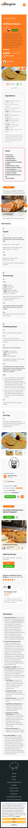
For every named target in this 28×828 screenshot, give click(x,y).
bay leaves (8, 117)
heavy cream (14, 124)
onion (7, 104)
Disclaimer (14, 794)
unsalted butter (14, 111)
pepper (12, 129)
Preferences (14, 824)
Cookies (14, 785)
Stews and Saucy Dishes (9, 18)
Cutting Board (10, 156)
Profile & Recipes (10, 496)
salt (10, 127)
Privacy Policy (14, 788)
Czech (5, 30)
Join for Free (8, 566)
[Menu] (24, 5)
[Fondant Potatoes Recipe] (14, 535)
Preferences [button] (17, 816)
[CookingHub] (8, 4)
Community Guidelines (14, 799)
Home (14, 773)
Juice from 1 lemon (10, 122)
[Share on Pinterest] (24, 434)
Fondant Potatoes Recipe (10, 544)
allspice (12, 118)
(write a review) (16, 53)
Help (14, 779)
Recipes (8, 187)
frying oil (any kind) (15, 100)
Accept (14, 818)
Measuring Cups (10, 158)
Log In (9, 563)
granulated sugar (14, 120)
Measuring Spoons (11, 160)
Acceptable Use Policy (14, 796)
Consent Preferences (14, 782)
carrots (8, 108)
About (14, 776)
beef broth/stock (14, 115)
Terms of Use (14, 791)
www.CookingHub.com (17, 621)
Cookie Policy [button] (11, 814)
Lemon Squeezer (11, 169)
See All (9, 517)
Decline (14, 821)
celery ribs (8, 109)
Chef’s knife (9, 155)
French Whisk (10, 178)
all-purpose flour (14, 126)
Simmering (15, 30)
